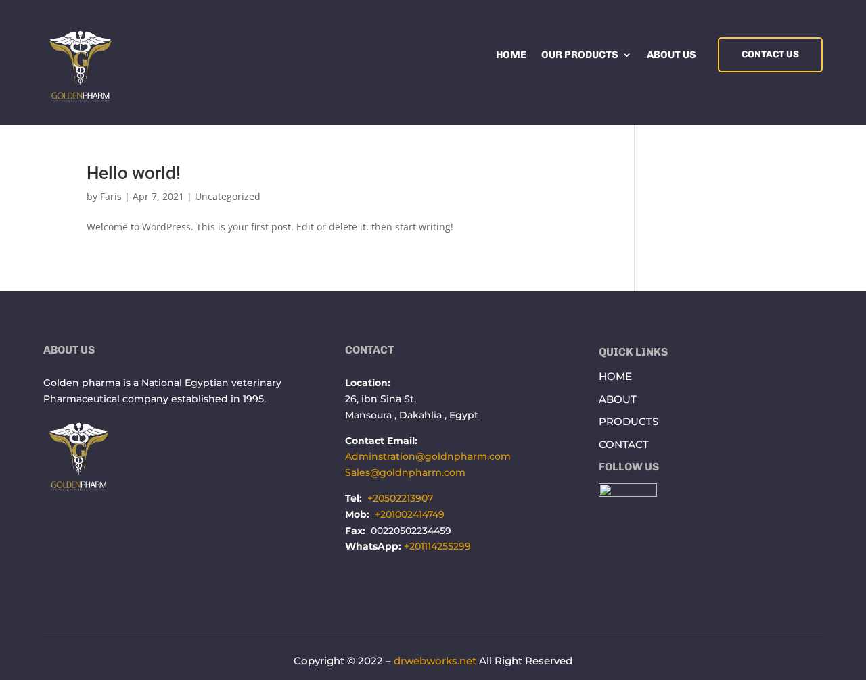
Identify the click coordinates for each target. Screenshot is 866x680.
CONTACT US (770, 54)
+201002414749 (410, 514)
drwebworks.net (435, 660)
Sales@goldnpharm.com (405, 472)
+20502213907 (400, 498)
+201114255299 (437, 546)
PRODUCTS (628, 421)
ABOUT (618, 399)
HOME (615, 376)
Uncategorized (227, 196)
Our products (579, 55)
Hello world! (134, 173)
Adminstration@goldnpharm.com (428, 456)
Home (511, 55)
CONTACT (624, 444)
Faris (111, 196)
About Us (671, 55)
